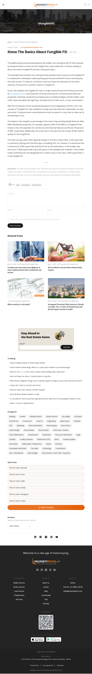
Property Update (69, 439)
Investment (47, 435)
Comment (11, 194)
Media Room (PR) (43, 439)
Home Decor (65, 425)
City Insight (66, 416)
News (57, 439)
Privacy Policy (34, 665)
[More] (70, 52)
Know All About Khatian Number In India (24, 394)
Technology (47, 448)
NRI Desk (19, 599)
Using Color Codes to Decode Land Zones (25, 385)
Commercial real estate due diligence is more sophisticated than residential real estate (24, 270)
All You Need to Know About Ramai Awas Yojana (65, 268)
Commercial (13, 421)
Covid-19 (39, 421)
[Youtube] (54, 569)
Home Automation (35, 425)
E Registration (19, 595)
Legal (78, 435)
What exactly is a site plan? (19, 304)
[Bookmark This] (11, 185)
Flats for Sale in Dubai (17, 501)
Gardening (20, 425)
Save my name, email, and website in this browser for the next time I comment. (35, 219)
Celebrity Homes (36, 416)
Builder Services (19, 583)
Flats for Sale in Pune (17, 474)
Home (10, 42)
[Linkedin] (42, 569)
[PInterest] (50, 569)
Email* (22, 343)
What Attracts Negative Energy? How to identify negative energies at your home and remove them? (46, 381)
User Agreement (48, 665)
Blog (46, 591)
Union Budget (32, 453)
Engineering (51, 421)
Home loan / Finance (60, 430)
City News (78, 416)
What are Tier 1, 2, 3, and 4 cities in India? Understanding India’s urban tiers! (37, 372)
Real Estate (26, 185)
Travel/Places (60, 448)
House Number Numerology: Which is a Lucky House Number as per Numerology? (40, 367)
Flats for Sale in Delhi (17, 481)
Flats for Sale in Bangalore (19, 494)
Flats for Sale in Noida (17, 488)
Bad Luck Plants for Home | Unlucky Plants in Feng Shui (30, 376)
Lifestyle (12, 439)
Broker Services (19, 587)
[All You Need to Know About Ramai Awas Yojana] (66, 251)
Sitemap (46, 603)
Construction (27, 421)
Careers (46, 587)
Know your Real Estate (63, 435)
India (18, 185)
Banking (12, 416)
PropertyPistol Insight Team (33, 47)
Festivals (77, 421)
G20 (10, 425)
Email (49, 210)
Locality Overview (26, 439)
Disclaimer (60, 665)
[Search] (85, 4)
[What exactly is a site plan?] (26, 288)
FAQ (46, 599)
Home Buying (52, 425)
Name (10, 210)
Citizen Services (51, 416)
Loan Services (19, 591)
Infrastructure (33, 435)
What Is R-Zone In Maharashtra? (22, 403)
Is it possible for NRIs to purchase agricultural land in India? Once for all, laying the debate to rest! (45, 399)
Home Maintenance (16, 435)
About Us (46, 583)
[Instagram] (46, 569)
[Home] (3, 4)
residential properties (18, 94)
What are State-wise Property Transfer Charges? (27, 390)
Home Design (14, 430)
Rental (48, 444)
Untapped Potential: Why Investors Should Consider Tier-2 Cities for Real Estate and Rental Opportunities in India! (66, 307)
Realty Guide (36, 185)
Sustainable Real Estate (17, 448)
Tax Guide (34, 448)
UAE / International (16, 453)
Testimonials (46, 595)
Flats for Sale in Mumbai (18, 468)
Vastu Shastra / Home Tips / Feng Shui (56, 453)
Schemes (58, 444)
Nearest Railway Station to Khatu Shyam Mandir (27, 363)
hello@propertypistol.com (72, 591)
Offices (72, 583)
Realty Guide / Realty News (32, 444)
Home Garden (29, 430)
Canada (22, 416)
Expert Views (64, 421)
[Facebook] (37, 569)
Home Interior (43, 430)
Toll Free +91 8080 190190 (73, 587)
